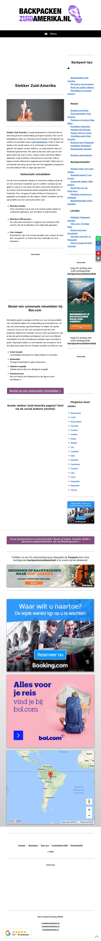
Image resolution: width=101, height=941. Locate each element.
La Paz (73, 417)
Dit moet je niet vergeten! (82, 84)
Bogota (73, 439)
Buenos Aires (76, 413)
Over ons (45, 845)
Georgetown (75, 464)
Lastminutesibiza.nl (50, 926)
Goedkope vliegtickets (81, 146)
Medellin (74, 443)
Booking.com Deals (80, 110)
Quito (73, 456)
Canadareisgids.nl (50, 930)
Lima (72, 473)
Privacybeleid (77, 845)
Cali (72, 447)
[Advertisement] (35, 63)
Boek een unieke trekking (82, 87)
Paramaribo (75, 481)
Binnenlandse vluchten (81, 149)
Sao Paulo (74, 426)
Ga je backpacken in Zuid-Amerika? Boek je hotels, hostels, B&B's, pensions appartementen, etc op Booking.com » (50, 540)
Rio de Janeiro (76, 422)
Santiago (74, 434)
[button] (17, 933)
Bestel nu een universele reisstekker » (35, 390)
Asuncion (74, 468)
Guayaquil (74, 460)
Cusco (73, 477)
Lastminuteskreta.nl (50, 923)
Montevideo (75, 485)
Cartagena (75, 451)
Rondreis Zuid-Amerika (81, 155)
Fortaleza (74, 430)
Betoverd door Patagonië (82, 142)
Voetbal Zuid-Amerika (80, 130)
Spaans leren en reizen (81, 133)
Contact (21, 845)
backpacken (41, 142)
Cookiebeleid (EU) (60, 845)
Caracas (74, 490)
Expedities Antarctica (80, 126)
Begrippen (33, 845)
